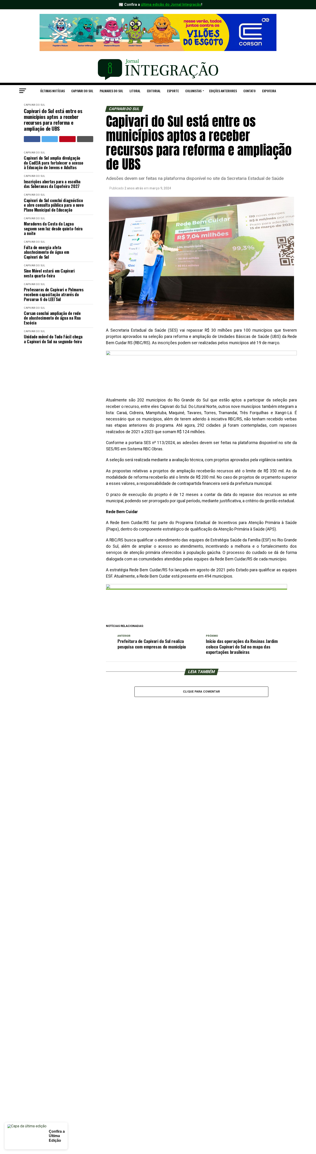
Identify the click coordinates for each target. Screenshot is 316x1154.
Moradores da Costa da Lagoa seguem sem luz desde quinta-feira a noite (53, 228)
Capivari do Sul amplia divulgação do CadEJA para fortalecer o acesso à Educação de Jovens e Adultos (53, 163)
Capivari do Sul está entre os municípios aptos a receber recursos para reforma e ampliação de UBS (53, 119)
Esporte (173, 90)
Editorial (154, 90)
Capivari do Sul (82, 90)
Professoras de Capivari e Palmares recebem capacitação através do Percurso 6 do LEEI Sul (54, 294)
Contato (249, 90)
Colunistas (193, 90)
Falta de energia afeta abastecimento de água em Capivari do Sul (46, 252)
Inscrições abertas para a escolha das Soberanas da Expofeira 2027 (52, 184)
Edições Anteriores (223, 90)
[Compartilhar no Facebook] (32, 139)
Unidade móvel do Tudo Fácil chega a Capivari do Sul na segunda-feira (53, 339)
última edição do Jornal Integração (171, 4)
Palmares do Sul (111, 90)
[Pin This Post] (67, 139)
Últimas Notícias (52, 90)
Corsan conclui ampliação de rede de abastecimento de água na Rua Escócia (52, 318)
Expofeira (269, 90)
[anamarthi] (201, 354)
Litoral (135, 90)
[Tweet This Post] (50, 139)
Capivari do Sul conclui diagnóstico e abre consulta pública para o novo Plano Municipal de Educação (54, 205)
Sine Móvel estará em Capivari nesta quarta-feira (49, 273)
